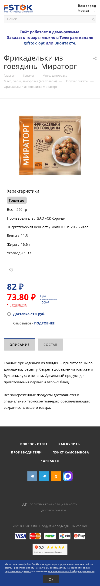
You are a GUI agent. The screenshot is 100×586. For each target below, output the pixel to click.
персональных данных (18, 571)
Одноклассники (56, 476)
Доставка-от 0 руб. (29, 314)
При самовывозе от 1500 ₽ (50, 299)
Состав (50, 344)
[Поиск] (93, 19)
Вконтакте (64, 43)
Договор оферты (53, 510)
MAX (68, 476)
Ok (51, 579)
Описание (20, 344)
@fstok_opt (34, 43)
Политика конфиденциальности (54, 504)
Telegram (44, 476)
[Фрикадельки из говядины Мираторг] (50, 145)
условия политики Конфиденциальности (71, 571)
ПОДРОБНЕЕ (44, 323)
